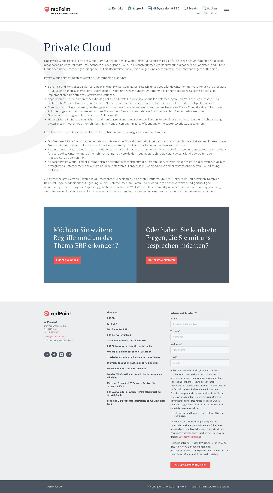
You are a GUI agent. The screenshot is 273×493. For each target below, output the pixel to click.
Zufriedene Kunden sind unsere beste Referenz (133, 357)
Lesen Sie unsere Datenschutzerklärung (210, 486)
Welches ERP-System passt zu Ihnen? (127, 368)
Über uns (112, 312)
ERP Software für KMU (119, 334)
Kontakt (117, 8)
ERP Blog (112, 318)
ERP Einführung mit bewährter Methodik (129, 346)
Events (193, 8)
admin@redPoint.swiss (55, 336)
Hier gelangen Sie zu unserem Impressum (167, 486)
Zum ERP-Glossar (67, 260)
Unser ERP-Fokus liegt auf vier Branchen (129, 351)
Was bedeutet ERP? (117, 329)
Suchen (212, 8)
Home (199, 13)
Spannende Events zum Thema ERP (126, 340)
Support (137, 8)
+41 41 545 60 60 (51, 332)
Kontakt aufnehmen (161, 260)
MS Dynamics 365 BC (165, 8)
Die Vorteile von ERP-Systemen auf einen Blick (132, 362)
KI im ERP (112, 323)
